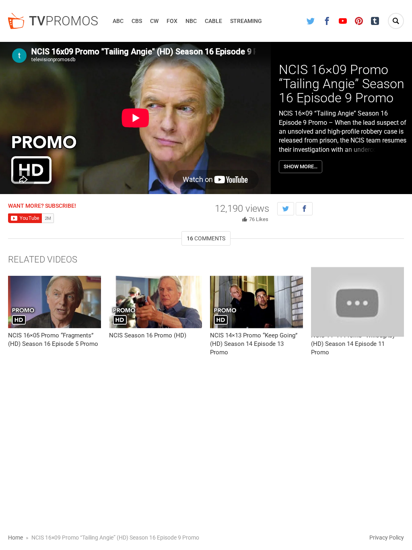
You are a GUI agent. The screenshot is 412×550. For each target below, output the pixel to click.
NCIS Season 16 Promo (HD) (147, 335)
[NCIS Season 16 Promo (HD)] (155, 302)
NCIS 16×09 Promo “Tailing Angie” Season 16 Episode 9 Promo (341, 83)
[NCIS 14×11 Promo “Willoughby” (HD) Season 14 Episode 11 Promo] (357, 302)
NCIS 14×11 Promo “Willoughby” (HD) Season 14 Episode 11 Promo (354, 344)
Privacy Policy (386, 537)
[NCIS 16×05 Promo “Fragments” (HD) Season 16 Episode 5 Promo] (54, 302)
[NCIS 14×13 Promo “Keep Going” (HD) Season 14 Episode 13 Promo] (256, 302)
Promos (63, 21)
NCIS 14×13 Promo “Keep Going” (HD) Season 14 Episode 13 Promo (253, 344)
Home (15, 537)
